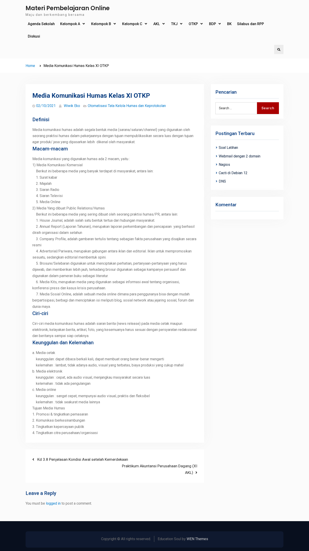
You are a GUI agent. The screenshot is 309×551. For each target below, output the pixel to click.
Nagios (224, 164)
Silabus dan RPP (250, 24)
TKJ (174, 24)
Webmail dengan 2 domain (239, 156)
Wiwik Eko (72, 106)
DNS (222, 181)
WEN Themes (197, 539)
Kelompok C (132, 24)
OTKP (193, 24)
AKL (156, 24)
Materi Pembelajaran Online (68, 8)
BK (229, 24)
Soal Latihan (228, 147)
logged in (53, 503)
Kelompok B (101, 24)
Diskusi (34, 36)
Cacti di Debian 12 (233, 173)
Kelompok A (70, 24)
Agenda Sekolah (41, 24)
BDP (212, 24)
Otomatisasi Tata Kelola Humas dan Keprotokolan (127, 106)
